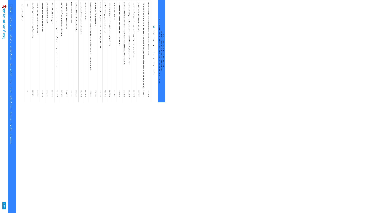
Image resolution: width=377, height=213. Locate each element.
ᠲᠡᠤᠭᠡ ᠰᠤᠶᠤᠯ (10, 76)
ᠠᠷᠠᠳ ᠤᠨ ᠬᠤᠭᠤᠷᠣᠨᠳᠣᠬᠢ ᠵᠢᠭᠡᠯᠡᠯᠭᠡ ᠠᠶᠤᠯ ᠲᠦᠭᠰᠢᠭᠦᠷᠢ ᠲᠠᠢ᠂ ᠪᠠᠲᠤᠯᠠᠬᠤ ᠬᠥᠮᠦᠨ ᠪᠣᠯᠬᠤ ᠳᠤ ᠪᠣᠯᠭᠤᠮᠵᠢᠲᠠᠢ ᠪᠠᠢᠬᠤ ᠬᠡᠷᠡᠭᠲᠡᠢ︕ (100, 25)
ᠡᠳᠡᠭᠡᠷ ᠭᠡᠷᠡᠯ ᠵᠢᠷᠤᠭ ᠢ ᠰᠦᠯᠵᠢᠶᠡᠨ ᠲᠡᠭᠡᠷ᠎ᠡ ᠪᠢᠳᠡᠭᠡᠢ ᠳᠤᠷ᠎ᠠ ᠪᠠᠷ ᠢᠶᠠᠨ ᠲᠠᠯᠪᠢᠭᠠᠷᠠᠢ (76, 17)
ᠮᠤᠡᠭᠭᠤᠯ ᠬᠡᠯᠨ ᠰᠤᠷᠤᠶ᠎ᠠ (10, 109)
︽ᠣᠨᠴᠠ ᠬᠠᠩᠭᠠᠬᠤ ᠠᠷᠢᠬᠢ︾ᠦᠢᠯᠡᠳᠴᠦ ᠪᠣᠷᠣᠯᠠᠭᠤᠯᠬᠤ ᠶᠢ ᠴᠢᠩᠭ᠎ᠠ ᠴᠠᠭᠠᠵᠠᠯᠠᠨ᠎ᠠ (138, 17)
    (10, 49)
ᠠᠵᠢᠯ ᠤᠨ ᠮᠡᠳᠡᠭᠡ (10, 18)
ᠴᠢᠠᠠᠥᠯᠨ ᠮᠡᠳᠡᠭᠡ (10, 26)
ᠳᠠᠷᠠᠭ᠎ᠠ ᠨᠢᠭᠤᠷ (153, 64)
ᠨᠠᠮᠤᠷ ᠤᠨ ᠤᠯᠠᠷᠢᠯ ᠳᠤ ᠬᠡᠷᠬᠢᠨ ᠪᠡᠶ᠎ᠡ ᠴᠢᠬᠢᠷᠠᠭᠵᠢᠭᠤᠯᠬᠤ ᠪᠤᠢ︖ (95, 14)
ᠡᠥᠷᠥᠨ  (10, 35)
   (10, 129)
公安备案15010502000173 (163, 60)
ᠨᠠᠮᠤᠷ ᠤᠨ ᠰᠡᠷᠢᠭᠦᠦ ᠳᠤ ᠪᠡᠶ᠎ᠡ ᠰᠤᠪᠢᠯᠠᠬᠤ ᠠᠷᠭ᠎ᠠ (114, 11)
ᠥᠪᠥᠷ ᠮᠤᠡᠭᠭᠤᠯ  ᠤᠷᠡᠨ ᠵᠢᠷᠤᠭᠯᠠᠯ (10, 96)
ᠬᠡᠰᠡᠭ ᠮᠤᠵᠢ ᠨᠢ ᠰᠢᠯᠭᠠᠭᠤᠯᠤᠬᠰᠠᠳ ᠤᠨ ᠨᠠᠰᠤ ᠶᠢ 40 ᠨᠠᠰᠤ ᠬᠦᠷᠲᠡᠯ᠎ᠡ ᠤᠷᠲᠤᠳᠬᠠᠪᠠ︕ (37, 18)
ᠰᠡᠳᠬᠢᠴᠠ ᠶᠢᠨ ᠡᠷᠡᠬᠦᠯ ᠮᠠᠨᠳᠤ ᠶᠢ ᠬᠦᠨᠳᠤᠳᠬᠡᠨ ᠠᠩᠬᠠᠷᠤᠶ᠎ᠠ (71, 13)
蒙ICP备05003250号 (163, 47)
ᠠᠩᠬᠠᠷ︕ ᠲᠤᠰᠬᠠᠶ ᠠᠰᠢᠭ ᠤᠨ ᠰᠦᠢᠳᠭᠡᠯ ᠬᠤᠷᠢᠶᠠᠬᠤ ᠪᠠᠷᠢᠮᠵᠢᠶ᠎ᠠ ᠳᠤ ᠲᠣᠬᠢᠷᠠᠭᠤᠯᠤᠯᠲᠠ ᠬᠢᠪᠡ (61, 19)
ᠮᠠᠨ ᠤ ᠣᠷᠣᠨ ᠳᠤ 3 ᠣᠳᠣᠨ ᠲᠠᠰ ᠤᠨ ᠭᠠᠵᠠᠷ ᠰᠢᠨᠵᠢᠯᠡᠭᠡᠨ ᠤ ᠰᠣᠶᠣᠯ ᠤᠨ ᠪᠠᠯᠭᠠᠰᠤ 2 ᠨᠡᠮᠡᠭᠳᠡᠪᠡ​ (32, 20)
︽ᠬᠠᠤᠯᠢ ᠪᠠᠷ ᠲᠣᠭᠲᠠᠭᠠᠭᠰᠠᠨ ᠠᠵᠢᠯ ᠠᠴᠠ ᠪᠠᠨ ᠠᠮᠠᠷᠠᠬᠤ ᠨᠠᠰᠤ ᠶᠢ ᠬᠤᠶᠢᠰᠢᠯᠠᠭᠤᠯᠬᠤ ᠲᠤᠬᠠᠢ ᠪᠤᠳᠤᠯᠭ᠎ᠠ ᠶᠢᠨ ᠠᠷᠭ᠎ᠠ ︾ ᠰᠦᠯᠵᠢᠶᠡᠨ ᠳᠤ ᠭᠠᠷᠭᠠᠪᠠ (148, 28)
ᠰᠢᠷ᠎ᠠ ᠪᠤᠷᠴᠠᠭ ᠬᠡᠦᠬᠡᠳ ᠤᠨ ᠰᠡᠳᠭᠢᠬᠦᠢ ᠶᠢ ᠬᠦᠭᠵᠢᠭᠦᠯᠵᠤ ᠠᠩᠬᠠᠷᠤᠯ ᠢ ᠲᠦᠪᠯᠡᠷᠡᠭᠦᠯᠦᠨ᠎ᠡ (81, 18)
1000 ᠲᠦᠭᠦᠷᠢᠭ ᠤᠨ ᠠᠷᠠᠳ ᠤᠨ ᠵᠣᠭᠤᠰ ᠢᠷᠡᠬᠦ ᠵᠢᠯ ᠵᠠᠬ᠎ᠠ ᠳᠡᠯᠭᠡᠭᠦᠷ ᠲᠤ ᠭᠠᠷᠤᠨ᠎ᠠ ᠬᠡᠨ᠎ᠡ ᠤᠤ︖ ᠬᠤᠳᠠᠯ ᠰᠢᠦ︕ (119, 24)
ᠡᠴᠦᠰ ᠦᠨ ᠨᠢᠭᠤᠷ (153, 72)
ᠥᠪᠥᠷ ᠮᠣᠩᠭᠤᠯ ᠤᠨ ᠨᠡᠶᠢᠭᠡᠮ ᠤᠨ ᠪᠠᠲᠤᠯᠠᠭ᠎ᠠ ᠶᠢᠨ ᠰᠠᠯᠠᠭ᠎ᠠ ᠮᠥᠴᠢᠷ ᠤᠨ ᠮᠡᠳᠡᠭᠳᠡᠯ (42, 17)
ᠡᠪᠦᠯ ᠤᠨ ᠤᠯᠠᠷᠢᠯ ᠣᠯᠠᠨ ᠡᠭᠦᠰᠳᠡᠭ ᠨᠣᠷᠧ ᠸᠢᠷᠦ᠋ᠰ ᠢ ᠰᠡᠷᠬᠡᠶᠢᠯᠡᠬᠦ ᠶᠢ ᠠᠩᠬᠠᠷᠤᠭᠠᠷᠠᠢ (105, 17)
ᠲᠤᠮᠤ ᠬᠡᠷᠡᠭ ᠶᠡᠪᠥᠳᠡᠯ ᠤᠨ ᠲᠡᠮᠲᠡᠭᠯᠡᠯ (10, 65)
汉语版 (4, 205)
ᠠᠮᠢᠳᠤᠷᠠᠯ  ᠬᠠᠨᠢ (10, 119)
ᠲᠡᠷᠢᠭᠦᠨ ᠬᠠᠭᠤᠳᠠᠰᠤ (10, 9)
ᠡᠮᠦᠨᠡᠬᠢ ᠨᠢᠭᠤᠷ (153, 40)
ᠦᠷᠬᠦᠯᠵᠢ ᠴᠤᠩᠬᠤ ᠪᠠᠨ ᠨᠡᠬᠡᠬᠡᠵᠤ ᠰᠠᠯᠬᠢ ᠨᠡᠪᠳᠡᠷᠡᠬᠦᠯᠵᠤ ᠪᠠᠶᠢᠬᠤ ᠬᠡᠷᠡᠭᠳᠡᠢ (66, 15)
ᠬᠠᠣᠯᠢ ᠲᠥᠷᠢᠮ (10, 83)
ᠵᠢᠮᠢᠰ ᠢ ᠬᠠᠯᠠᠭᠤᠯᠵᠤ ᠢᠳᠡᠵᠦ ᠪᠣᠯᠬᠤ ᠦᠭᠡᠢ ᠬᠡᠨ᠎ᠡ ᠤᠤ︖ (47, 13)
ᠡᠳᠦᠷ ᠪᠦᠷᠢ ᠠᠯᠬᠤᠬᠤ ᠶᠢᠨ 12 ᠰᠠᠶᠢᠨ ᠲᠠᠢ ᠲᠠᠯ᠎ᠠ (85, 11)
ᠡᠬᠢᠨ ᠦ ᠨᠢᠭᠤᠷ (153, 32)
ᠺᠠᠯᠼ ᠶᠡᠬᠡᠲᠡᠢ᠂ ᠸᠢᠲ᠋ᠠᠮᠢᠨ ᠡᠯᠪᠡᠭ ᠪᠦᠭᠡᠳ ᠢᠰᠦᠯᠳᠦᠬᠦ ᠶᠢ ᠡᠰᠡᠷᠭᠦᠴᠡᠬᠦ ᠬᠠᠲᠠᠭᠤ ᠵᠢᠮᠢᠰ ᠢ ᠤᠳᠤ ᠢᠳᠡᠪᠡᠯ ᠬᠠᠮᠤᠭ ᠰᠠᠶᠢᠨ (109, 24)
